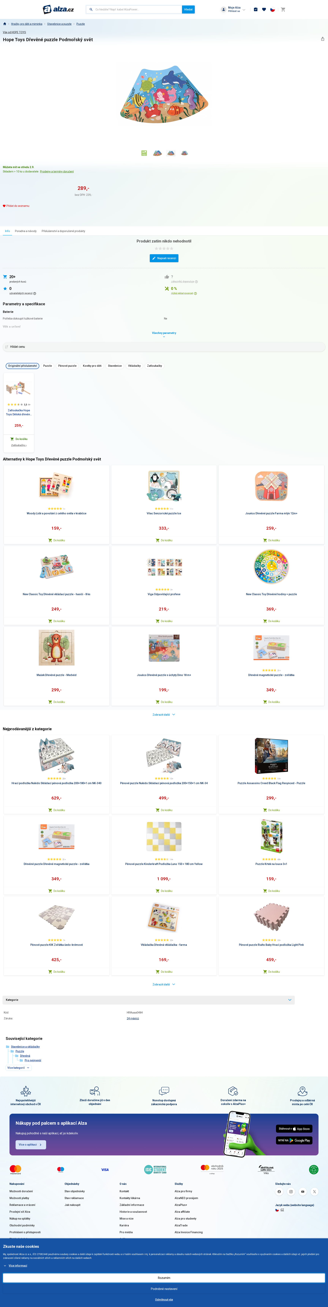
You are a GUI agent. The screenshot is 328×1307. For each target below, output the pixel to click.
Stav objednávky (75, 1191)
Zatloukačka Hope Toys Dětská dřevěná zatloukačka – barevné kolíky (19, 412)
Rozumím (164, 1278)
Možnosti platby (19, 1198)
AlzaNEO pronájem (186, 1198)
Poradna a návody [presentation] (26, 231)
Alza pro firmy (183, 1191)
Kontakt (124, 1191)
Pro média (126, 1232)
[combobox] (134, 9)
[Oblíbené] (264, 9)
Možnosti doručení (21, 1191)
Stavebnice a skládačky (25, 1046)
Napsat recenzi (166, 258)
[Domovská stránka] (4, 24)
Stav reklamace (74, 1198)
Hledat (188, 9)
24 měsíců (133, 1018)
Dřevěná (25, 1055)
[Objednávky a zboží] (255, 9)
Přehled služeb (18, 1239)
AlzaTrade (181, 1225)
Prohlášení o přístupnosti (25, 1232)
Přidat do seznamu (17, 205)
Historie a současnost (133, 1211)
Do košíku (59, 540)
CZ (282, 1209)
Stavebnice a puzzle (59, 23)
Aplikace (125, 1239)
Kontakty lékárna (130, 1198)
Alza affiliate (182, 1211)
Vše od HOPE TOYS (14, 32)
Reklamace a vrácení (22, 1204)
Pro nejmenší (33, 1060)
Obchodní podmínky (22, 1225)
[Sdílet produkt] (322, 38)
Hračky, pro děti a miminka (26, 23)
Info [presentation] (7, 231)
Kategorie (12, 999)
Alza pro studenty (185, 1218)
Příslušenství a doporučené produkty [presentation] (63, 231)
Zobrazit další (161, 714)
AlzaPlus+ (181, 1204)
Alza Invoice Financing (189, 1232)
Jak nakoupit (72, 1204)
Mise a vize (126, 1218)
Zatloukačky (19, 445)
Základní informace (132, 1204)
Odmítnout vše (164, 1299)
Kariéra (124, 1225)
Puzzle (80, 23)
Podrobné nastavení (164, 1289)
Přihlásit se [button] (234, 11)
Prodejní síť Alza (19, 1211)
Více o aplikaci (28, 1144)
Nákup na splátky (19, 1218)
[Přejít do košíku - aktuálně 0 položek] (283, 9)
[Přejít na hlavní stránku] (58, 9)
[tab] (7, 231)
